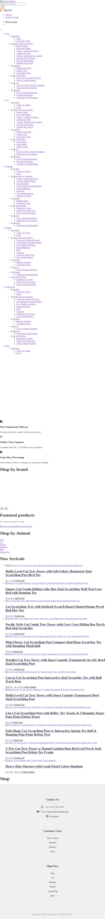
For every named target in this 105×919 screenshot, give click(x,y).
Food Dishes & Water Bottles (29, 186)
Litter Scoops (22, 147)
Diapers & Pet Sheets (25, 58)
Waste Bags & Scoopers (26, 88)
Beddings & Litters (24, 279)
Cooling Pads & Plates (26, 181)
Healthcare (15, 90)
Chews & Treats (23, 41)
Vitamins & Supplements (27, 97)
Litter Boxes (21, 142)
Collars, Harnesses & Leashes (29, 56)
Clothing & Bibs (23, 53)
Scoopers (20, 191)
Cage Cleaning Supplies (26, 218)
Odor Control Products (26, 80)
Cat (6, 100)
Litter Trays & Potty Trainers (28, 78)
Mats (18, 250)
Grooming (15, 65)
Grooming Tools (23, 73)
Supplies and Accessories (22, 43)
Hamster (9, 166)
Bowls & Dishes (23, 48)
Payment (52, 842)
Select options (30, 687)
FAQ (52, 851)
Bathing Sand (22, 201)
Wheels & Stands (23, 196)
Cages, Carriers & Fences (27, 51)
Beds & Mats (22, 46)
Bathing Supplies (23, 68)
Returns (52, 847)
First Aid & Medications (26, 93)
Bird (7, 346)
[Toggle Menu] (1, 29)
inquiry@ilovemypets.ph (57, 812)
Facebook (54, 816)
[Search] (2, 7)
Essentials (15, 36)
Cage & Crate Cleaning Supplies (30, 85)
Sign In (8, 15)
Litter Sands (21, 144)
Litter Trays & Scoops (25, 211)
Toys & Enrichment (24, 61)
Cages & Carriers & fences (28, 240)
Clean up (15, 83)
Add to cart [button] (19, 581)
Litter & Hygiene (18, 75)
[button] (52, 411)
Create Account (12, 17)
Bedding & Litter (23, 208)
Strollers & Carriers (24, 63)
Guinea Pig (10, 287)
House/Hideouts (23, 188)
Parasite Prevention (24, 95)
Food (18, 38)
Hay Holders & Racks (26, 245)
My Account (52, 838)
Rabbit (8, 228)
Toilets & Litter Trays (25, 255)
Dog (7, 34)
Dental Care (21, 70)
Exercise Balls (22, 183)
